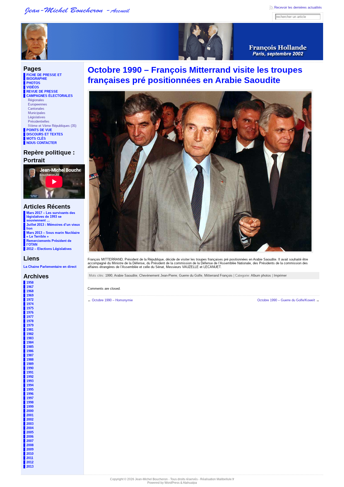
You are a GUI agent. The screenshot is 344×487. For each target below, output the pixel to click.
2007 (29, 441)
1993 (29, 381)
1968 (29, 291)
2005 (29, 432)
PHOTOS (33, 83)
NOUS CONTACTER (41, 143)
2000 (29, 411)
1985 (29, 347)
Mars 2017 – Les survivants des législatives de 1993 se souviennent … (50, 216)
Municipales (36, 113)
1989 (29, 364)
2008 (29, 445)
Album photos (261, 275)
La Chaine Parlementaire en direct (49, 267)
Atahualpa (190, 482)
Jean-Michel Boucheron (151, 479)
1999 (29, 406)
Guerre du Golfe (190, 275)
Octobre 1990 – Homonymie (112, 300)
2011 (29, 458)
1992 (29, 377)
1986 (29, 351)
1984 (29, 342)
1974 (29, 304)
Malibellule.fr (225, 479)
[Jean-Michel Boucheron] (172, 42)
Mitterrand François (218, 275)
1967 (29, 287)
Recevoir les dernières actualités (298, 7)
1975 (29, 308)
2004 (29, 428)
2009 (29, 449)
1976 (29, 312)
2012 (29, 462)
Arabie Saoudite (125, 275)
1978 (29, 321)
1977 (29, 317)
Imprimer (280, 275)
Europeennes (37, 104)
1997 (29, 398)
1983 (29, 338)
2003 (29, 424)
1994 (29, 385)
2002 (29, 419)
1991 (29, 372)
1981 (29, 329)
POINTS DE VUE (39, 130)
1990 (29, 368)
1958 (29, 282)
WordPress (172, 482)
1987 (29, 355)
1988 (29, 359)
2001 (29, 415)
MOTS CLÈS (36, 138)
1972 (29, 300)
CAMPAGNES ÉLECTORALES (49, 96)
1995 (29, 389)
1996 (29, 394)
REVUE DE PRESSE (42, 91)
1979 (29, 325)
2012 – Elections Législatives (49, 249)
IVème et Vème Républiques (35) (52, 126)
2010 (29, 454)
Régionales (36, 100)
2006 (29, 436)
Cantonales (36, 108)
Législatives (36, 117)
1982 (29, 334)
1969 (29, 295)
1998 (29, 402)
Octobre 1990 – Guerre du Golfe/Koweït (286, 300)
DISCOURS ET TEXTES (44, 134)
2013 (29, 466)
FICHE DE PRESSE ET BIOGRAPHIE (44, 77)
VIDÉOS (32, 87)
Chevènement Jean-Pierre (158, 275)
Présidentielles (38, 121)
